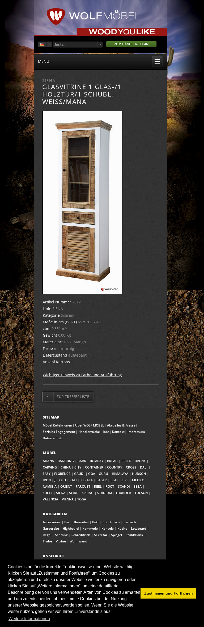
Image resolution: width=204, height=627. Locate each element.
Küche (122, 528)
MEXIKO (138, 480)
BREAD (112, 461)
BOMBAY (96, 461)
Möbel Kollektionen (57, 425)
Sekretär (100, 535)
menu (43, 61)
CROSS (131, 467)
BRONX (140, 461)
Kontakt (118, 431)
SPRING (88, 493)
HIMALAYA (120, 473)
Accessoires (52, 522)
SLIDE (73, 493)
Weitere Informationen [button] (29, 618)
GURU (103, 473)
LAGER (101, 480)
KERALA (86, 480)
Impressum (136, 431)
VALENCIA (50, 499)
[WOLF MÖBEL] (94, 24)
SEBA (138, 486)
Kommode (90, 528)
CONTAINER (94, 467)
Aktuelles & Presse (121, 425)
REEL (98, 486)
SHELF (47, 493)
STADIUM (104, 493)
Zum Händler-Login (131, 44)
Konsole (107, 528)
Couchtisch (111, 522)
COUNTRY (114, 467)
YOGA (81, 499)
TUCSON (141, 493)
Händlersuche (89, 431)
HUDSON (139, 473)
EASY (46, 473)
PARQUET (83, 486)
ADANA (48, 461)
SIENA (60, 493)
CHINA (66, 467)
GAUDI (79, 473)
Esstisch (130, 522)
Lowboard (138, 528)
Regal (47, 535)
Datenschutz (53, 438)
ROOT (109, 486)
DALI (143, 467)
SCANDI (124, 486)
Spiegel (116, 535)
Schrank (61, 535)
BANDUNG (66, 461)
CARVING (50, 467)
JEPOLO (60, 480)
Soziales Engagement (59, 431)
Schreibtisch (80, 535)
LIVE (125, 480)
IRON (47, 480)
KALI (73, 480)
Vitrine (61, 541)
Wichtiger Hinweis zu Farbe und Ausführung (82, 374)
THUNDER (123, 493)
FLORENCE (62, 473)
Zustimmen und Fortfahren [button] (168, 593)
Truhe (47, 541)
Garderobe (51, 528)
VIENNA (68, 499)
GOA (91, 473)
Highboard (71, 528)
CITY (77, 467)
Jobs (106, 431)
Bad (67, 522)
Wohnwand (78, 541)
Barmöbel (81, 522)
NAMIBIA (50, 486)
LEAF (114, 480)
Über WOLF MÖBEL (89, 425)
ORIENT (66, 486)
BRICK (126, 461)
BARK (82, 461)
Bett (95, 522)
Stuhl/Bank (134, 535)
